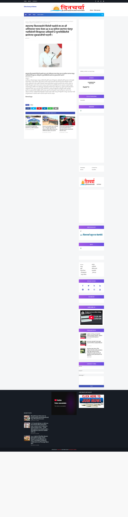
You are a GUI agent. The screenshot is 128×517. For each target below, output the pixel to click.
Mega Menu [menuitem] (40, 14)
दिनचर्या (27, 38)
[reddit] (82, 289)
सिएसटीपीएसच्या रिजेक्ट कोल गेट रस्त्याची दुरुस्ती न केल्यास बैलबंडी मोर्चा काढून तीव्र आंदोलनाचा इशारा (40, 417)
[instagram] (101, 1)
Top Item (94, 169)
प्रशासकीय (94, 270)
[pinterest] (103, 1)
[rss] (94, 285)
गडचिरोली (94, 266)
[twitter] (98, 1)
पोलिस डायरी (94, 268)
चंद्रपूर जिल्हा (82, 270)
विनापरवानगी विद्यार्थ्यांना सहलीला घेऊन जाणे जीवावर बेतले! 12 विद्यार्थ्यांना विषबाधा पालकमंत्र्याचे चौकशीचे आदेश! (66, 129)
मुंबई (81, 268)
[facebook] (95, 1)
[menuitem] (26, 14)
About (29, 1)
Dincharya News (30, 7)
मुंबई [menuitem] (30, 14)
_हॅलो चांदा (94, 272)
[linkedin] (100, 285)
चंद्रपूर (30, 21)
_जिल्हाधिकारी (83, 272)
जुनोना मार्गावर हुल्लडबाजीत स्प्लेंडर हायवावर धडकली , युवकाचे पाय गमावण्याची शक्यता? (94, 335)
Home (25, 1)
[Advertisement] (91, 43)
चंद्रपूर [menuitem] (34, 14)
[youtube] (100, 289)
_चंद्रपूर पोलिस (83, 274)
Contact (35, 1)
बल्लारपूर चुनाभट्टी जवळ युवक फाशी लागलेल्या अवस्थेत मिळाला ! (94, 343)
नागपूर (93, 264)
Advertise (82, 167)
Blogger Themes (72, 449)
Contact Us (94, 167)
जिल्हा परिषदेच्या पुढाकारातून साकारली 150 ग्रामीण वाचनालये (31, 127)
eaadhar (59, 449)
